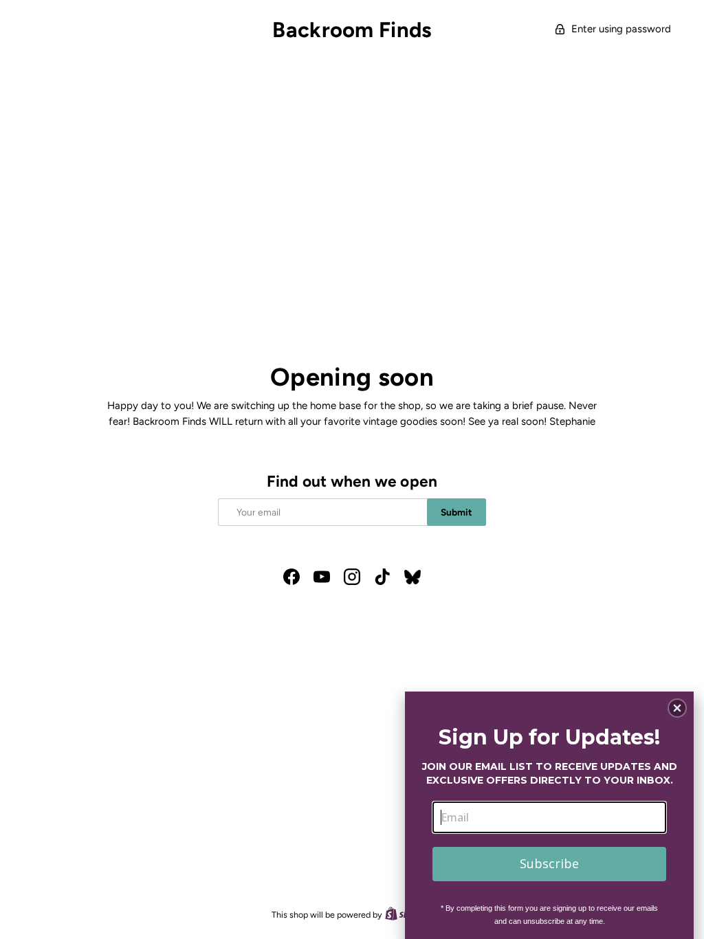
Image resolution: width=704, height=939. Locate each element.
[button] (677, 708)
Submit (456, 512)
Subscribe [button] (549, 863)
